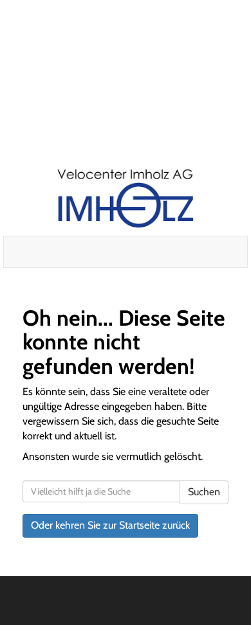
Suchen (204, 492)
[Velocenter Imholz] (125, 199)
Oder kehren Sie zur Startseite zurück (110, 525)
